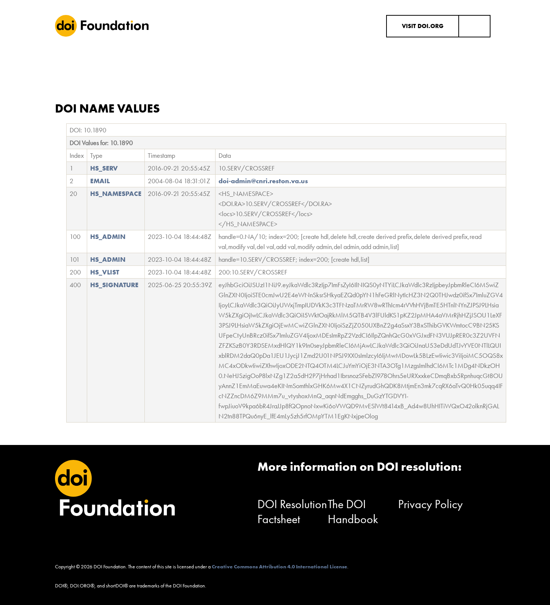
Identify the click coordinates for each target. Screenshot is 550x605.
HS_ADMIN (107, 236)
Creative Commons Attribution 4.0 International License (279, 566)
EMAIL (100, 180)
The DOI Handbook (353, 512)
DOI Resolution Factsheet (292, 512)
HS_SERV (104, 168)
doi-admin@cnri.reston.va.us (263, 180)
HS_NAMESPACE (115, 193)
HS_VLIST (104, 272)
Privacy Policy (430, 504)
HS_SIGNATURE (114, 284)
